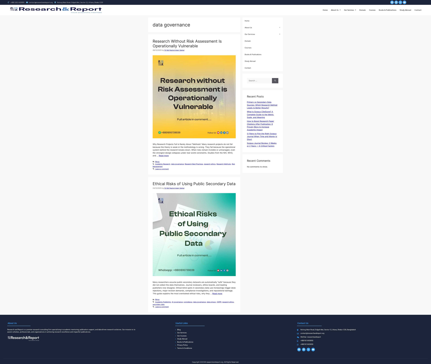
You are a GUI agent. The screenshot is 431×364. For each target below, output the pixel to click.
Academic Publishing (163, 302)
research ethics (210, 164)
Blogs (157, 162)
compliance (188, 302)
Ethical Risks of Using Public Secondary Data (194, 183)
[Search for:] (259, 80)
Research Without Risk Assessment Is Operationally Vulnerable (187, 43)
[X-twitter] (400, 2)
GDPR (219, 302)
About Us (335, 10)
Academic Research (162, 164)
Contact (418, 10)
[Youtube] (404, 2)
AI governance (177, 302)
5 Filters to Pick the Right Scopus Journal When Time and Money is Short (262, 137)
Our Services (349, 10)
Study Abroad (405, 10)
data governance (177, 164)
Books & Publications (387, 10)
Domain (362, 10)
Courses (372, 10)
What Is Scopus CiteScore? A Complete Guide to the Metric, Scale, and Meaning (260, 115)
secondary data (158, 304)
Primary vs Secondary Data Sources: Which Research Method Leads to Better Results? (262, 105)
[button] (335, 10)
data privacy (211, 302)
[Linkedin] (396, 2)
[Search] (275, 80)
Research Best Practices (194, 164)
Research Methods (224, 164)
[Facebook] (392, 2)
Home (325, 10)
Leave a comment (162, 169)
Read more (164, 156)
